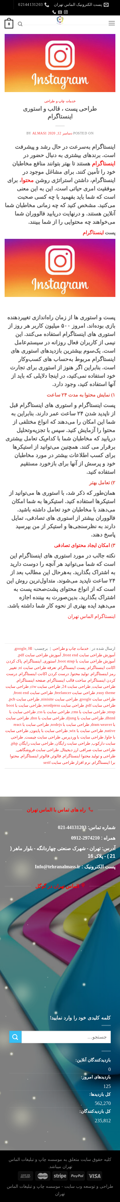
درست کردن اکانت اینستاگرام (44, 674)
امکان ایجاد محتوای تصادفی (82, 545)
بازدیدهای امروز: (95, 1076)
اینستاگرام (103, 163)
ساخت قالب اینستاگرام (66, 680)
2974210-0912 (85, 837)
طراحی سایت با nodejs (70, 724)
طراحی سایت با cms (89, 712)
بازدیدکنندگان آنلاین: (92, 1059)
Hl (30, 648)
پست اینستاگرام (72, 668)
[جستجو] (20, 24)
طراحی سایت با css (54, 712)
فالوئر (56, 756)
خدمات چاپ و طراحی (60, 101)
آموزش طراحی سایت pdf (39, 655)
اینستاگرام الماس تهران (91, 616)
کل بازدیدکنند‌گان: (94, 1111)
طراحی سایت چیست (42, 737)
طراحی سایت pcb (24, 699)
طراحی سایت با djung (85, 718)
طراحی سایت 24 (76, 686)
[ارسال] (15, 1037)
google (20, 648)
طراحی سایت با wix (86, 731)
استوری (49, 661)
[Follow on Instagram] (66, 12)
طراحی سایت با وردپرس (82, 737)
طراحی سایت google (97, 699)
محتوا (27, 180)
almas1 (39, 133)
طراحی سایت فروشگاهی (38, 750)
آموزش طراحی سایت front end (89, 655)
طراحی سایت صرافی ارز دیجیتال (88, 750)
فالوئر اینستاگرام (35, 756)
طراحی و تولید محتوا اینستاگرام (89, 756)
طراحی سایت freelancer (75, 693)
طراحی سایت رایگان (72, 743)
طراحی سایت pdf (100, 705)
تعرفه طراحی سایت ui (37, 668)
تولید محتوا (80, 674)
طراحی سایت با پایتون (49, 731)
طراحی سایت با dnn (48, 718)
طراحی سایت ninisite (59, 699)
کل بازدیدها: (99, 1094)
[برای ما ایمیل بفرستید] (60, 12)
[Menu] (111, 23)
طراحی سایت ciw (45, 686)
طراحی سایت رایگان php (32, 743)
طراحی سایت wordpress (63, 705)
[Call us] (54, 12)
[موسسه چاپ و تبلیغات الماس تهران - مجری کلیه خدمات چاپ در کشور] (60, 20)
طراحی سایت (103, 686)
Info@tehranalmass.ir (57, 866)
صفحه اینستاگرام (31, 680)
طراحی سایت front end (33, 693)
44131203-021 (72, 827)
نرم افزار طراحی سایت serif (66, 762)
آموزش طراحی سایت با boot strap (86, 661)
